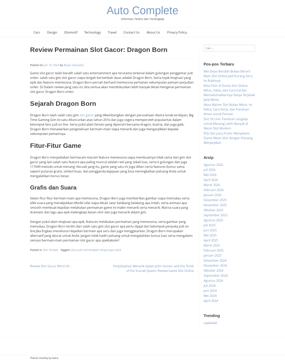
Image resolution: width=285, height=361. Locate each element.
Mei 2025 (210, 235)
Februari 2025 (214, 250)
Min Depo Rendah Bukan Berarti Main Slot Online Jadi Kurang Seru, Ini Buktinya (228, 76)
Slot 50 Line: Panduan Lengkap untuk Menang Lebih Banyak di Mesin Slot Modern (226, 123)
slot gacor (86, 115)
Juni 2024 (210, 291)
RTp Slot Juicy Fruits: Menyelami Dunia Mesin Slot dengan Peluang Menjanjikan (228, 138)
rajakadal (210, 323)
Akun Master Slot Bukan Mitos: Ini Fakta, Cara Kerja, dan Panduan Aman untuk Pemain (228, 109)
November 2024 (215, 265)
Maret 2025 (212, 245)
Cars (37, 32)
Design (52, 32)
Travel (112, 32)
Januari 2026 (213, 195)
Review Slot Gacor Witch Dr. (50, 266)
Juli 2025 (210, 225)
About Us (153, 32)
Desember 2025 (215, 200)
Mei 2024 (210, 296)
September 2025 (216, 215)
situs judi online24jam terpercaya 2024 (95, 250)
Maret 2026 (212, 185)
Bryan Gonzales (74, 65)
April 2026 (211, 180)
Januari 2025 (213, 255)
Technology (92, 32)
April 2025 (211, 240)
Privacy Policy (177, 32)
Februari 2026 (214, 190)
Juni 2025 (210, 230)
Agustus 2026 (213, 165)
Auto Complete (142, 10)
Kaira (55, 358)
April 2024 (211, 301)
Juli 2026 (210, 170)
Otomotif (70, 32)
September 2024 (216, 275)
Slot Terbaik (50, 250)
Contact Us (132, 32)
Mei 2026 (210, 175)
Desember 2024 (215, 260)
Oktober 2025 (213, 210)
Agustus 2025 (213, 220)
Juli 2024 (210, 285)
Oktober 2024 (213, 270)
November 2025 (215, 205)
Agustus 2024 (213, 280)
